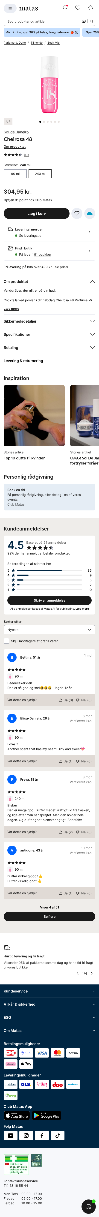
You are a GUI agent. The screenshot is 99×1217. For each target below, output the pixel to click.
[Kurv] (90, 8)
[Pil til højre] (91, 973)
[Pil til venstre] (77, 973)
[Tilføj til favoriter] (76, 213)
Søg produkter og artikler (27, 21)
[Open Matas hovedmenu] (10, 8)
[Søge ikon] (91, 21)
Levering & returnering (23, 360)
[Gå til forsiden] (28, 8)
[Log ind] (65, 8)
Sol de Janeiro (16, 132)
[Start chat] (89, 1206)
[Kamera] (83, 21)
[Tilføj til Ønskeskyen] (89, 213)
